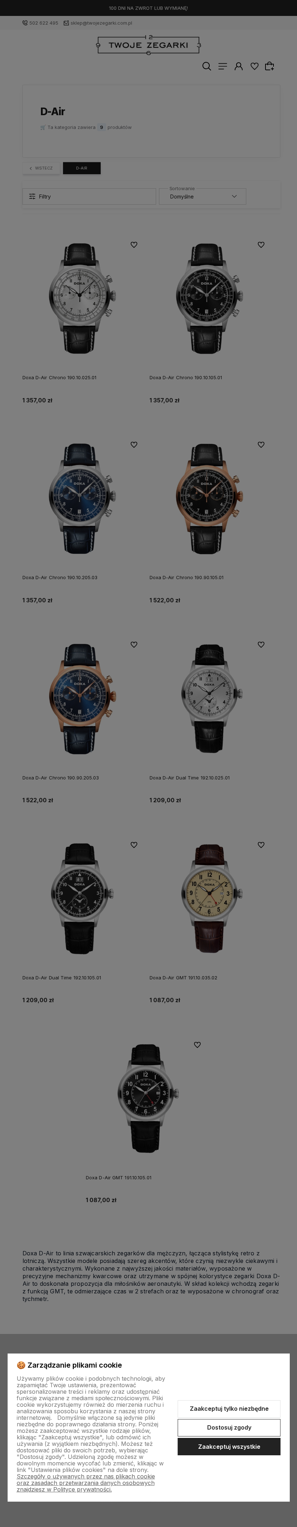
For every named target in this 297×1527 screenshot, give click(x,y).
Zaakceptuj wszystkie (229, 1446)
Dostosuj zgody (229, 1427)
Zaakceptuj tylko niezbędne (229, 1408)
